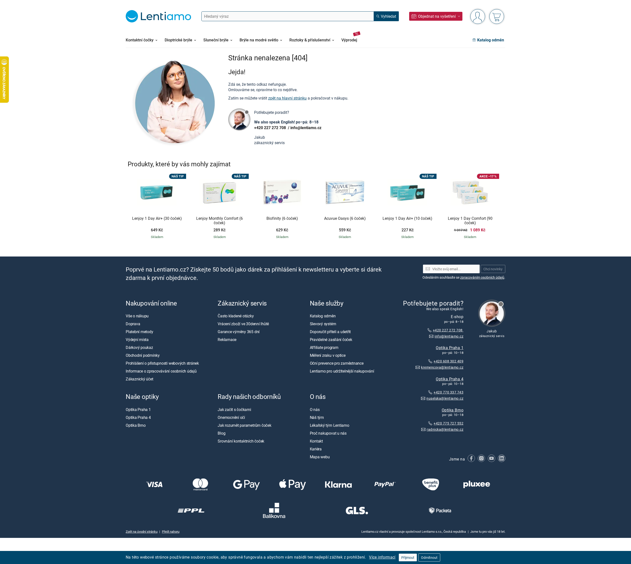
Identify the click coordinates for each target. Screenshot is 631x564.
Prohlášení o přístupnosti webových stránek (162, 363)
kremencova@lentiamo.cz (442, 367)
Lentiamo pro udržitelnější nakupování (342, 371)
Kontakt (316, 441)
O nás (315, 409)
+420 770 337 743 (448, 392)
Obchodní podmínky (143, 355)
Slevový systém (323, 323)
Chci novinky (493, 269)
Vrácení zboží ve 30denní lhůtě (243, 323)
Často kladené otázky (236, 316)
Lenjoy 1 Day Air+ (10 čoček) (407, 218)
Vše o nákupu (137, 316)
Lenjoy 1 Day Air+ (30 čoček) (157, 218)
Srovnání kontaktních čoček (241, 441)
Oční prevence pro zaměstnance (337, 363)
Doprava (133, 323)
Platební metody (139, 331)
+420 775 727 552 (448, 423)
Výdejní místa (137, 339)
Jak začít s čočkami (234, 409)
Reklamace (227, 339)
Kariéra (316, 449)
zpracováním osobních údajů (482, 277)
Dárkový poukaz (139, 347)
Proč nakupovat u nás (328, 433)
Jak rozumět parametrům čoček (244, 425)
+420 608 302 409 (448, 361)
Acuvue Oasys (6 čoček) (345, 218)
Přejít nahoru (170, 531)
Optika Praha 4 (449, 378)
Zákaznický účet (139, 379)
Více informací (382, 557)
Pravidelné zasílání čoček (331, 339)
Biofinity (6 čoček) (282, 218)
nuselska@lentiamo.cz (444, 398)
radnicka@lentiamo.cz (445, 429)
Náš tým (317, 417)
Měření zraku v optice (328, 355)
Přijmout (407, 557)
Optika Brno (452, 409)
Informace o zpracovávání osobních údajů (161, 371)
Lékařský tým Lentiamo (329, 425)
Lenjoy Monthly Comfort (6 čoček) (219, 220)
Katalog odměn (323, 316)
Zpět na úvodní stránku (142, 531)
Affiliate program (324, 347)
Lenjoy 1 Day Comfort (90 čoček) (470, 220)
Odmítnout (429, 557)
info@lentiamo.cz (305, 127)
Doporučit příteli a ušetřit (330, 331)
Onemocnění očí (231, 417)
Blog (221, 433)
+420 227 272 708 (270, 127)
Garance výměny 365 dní (239, 331)
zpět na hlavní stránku (287, 98)
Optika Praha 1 (449, 347)
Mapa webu (320, 457)
